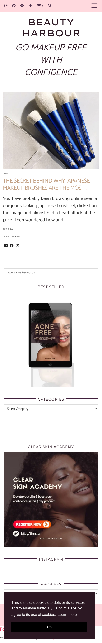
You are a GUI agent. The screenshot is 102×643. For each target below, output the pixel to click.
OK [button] (49, 627)
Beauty (6, 173)
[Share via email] (6, 245)
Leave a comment (11, 236)
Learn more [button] (67, 615)
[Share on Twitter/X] (18, 245)
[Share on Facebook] (12, 245)
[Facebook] (22, 6)
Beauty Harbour (51, 27)
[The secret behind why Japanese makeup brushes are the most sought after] (51, 130)
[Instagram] (5, 6)
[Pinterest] (14, 6)
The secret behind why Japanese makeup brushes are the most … (46, 184)
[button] (95, 6)
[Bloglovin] (30, 6)
